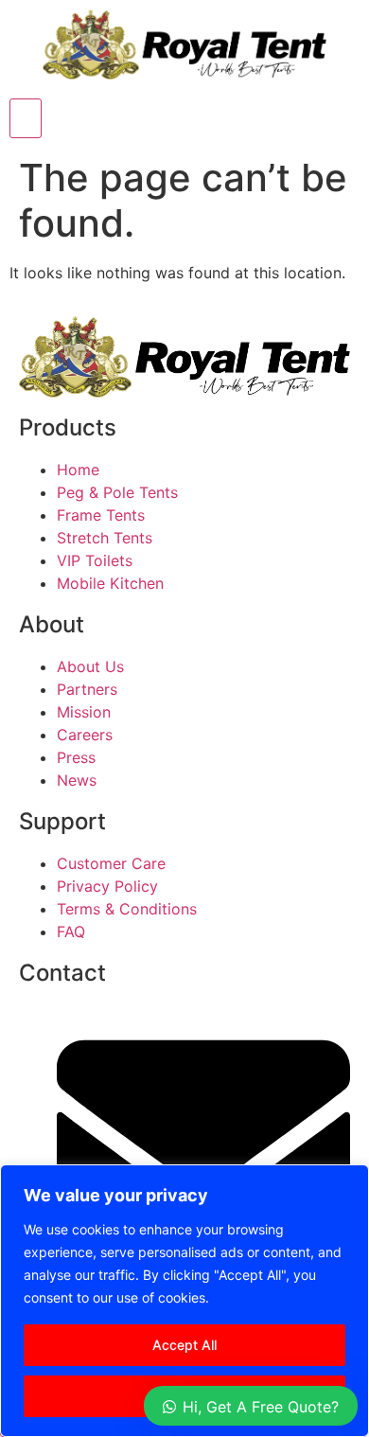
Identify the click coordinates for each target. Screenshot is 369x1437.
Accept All (184, 1345)
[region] (184, 1300)
